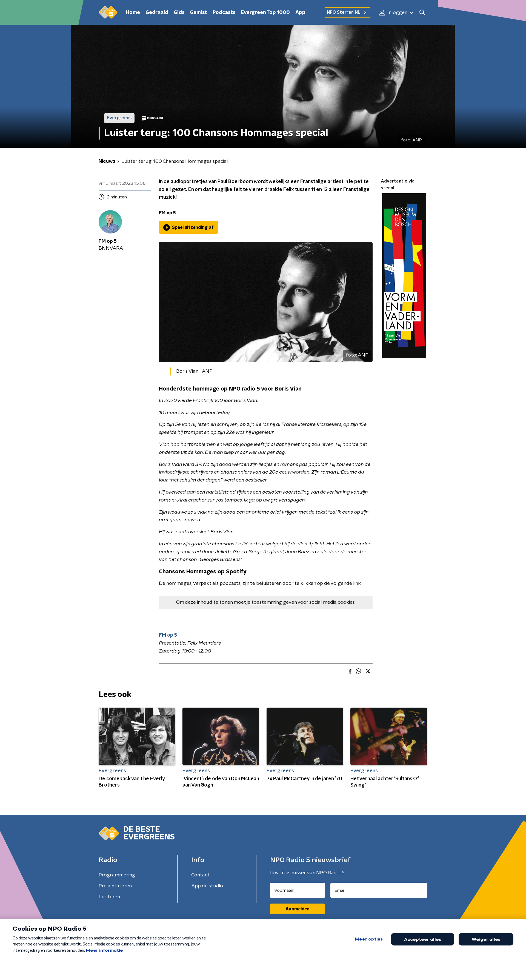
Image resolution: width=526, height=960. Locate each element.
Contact (200, 875)
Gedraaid (156, 12)
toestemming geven (274, 602)
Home (133, 12)
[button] (422, 12)
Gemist (198, 12)
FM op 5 (168, 635)
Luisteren (109, 897)
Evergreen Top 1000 (265, 12)
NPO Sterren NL (343, 12)
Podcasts (224, 12)
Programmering (117, 875)
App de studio (207, 886)
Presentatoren (115, 886)
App (300, 12)
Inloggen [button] (396, 12)
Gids (179, 12)
